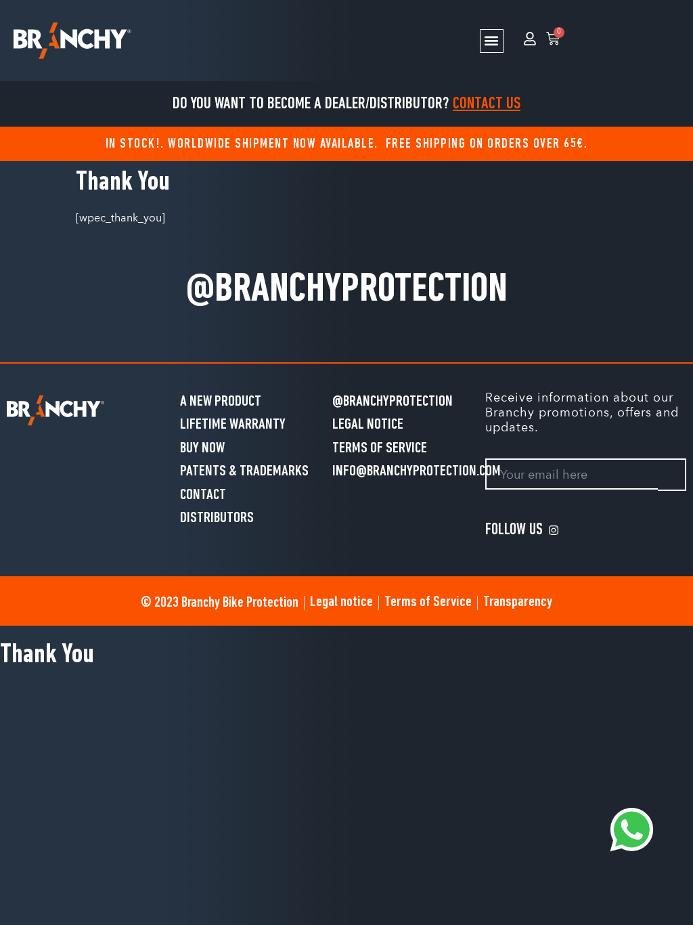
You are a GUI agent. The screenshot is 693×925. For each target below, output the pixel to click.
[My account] (530, 38)
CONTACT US (486, 103)
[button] (492, 41)
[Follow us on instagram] (555, 530)
